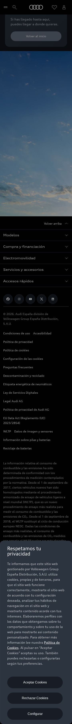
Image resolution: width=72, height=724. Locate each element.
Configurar (35, 714)
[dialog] (36, 632)
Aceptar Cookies (35, 682)
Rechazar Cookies (35, 698)
